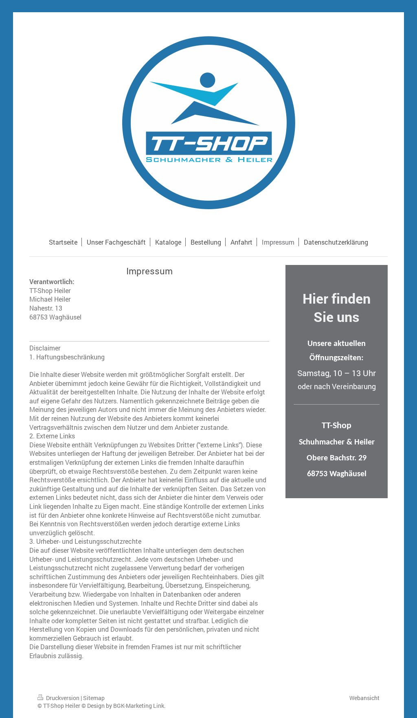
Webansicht (364, 698)
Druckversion (63, 698)
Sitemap (94, 698)
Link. (159, 705)
